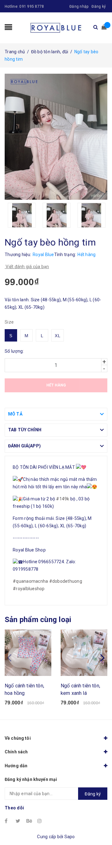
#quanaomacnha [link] (30, 581)
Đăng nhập (78, 6)
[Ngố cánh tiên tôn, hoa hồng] (28, 652)
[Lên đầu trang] (99, 826)
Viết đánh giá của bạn (27, 266)
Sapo (69, 836)
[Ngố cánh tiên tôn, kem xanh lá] (84, 652)
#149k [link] (62, 498)
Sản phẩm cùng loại (38, 619)
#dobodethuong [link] (65, 581)
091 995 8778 (31, 6)
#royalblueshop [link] (29, 588)
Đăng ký (98, 6)
